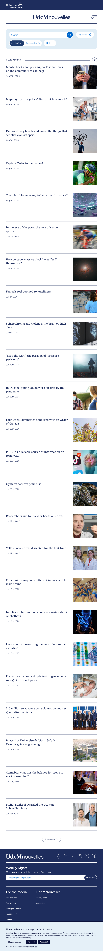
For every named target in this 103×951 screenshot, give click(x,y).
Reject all (31, 942)
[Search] (70, 35)
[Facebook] (59, 856)
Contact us (40, 903)
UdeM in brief (11, 914)
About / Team (41, 898)
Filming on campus (13, 909)
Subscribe (90, 877)
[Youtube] (73, 856)
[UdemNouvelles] (51, 16)
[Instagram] (80, 856)
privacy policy (18, 947)
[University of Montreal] (14, 5)
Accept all (44, 942)
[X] (94, 856)
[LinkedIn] (66, 856)
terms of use (32, 947)
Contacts (9, 920)
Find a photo (11, 903)
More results (49, 839)
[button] (93, 16)
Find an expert (11, 898)
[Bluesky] (87, 856)
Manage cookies (15, 942)
